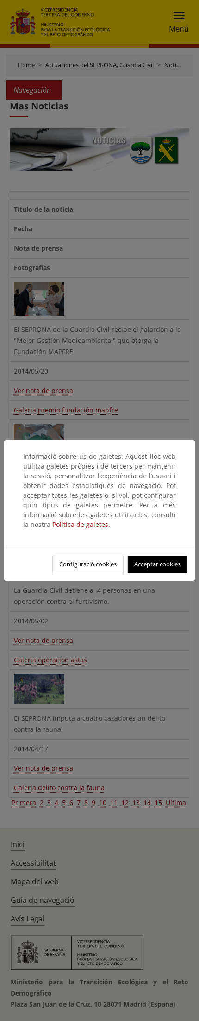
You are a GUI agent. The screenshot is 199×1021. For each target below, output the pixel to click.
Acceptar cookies (157, 564)
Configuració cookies (88, 564)
